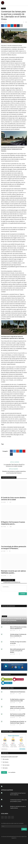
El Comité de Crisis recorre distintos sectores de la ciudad (13, 498)
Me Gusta (5, 768)
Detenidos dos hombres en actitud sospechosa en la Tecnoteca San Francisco (14, 472)
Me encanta (6, 759)
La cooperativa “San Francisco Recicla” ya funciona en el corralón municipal (14, 465)
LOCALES (3, 8)
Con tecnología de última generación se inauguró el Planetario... (13, 547)
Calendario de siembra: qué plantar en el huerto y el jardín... (17, 707)
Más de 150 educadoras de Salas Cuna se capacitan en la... (18, 627)
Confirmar (22, 593)
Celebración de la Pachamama (17, 691)
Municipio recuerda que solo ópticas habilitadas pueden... (13, 572)
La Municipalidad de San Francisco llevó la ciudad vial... (18, 794)
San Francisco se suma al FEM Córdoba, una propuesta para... (17, 714)
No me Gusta (6, 765)
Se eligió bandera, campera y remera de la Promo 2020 (17, 700)
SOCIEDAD (4, 616)
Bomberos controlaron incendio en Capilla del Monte (18, 807)
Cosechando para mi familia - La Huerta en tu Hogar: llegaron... (18, 722)
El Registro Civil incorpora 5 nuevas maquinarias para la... (13, 523)
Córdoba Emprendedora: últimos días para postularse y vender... (18, 800)
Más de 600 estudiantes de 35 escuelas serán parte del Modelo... (17, 651)
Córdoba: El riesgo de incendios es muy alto (18, 642)
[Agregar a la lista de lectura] (21, 25)
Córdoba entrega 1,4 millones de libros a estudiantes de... (18, 635)
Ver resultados (11, 772)
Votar (4, 772)
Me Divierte (5, 762)
